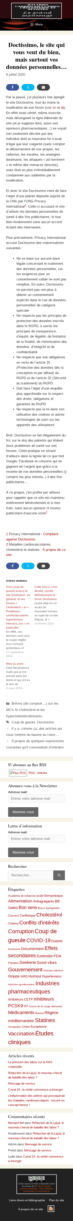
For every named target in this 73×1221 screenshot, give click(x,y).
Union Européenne (34, 1026)
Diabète (57, 941)
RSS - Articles (37, 773)
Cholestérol (49, 915)
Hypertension (51, 976)
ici (54, 108)
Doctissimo (45, 722)
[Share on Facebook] (12, 87)
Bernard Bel (16, 1123)
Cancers (13, 915)
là (62, 108)
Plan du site (56, 1200)
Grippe (14, 976)
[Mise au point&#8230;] (20, 676)
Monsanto (56, 1006)
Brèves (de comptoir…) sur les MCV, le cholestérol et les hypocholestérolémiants (32, 710)
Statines (45, 1020)
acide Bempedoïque (49, 895)
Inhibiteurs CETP (20, 999)
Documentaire (32, 949)
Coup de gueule (23, 722)
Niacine (39, 1013)
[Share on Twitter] (27, 87)
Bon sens (28, 907)
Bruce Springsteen (49, 908)
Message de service (21, 1083)
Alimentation (20, 901)
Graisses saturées (53, 970)
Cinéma (13, 923)
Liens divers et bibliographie (27, 1200)
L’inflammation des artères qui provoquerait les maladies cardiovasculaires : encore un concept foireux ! (36, 1100)
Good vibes (47, 962)
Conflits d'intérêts (39, 923)
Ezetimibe (45, 956)
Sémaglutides (14, 1027)
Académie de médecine (22, 895)
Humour (34, 976)
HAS (24, 976)
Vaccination (21, 1033)
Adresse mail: (18, 792)
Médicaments (21, 1012)
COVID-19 (38, 940)
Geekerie (27, 962)
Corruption (21, 931)
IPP (26, 1006)
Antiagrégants (43, 901)
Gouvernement (25, 969)
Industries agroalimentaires (21, 984)
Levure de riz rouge (39, 1006)
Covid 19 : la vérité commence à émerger (35, 1089)
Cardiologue (27, 915)
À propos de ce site (30, 1209)
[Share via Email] (43, 87)
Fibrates (13, 962)
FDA (57, 956)
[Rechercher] (59, 875)
